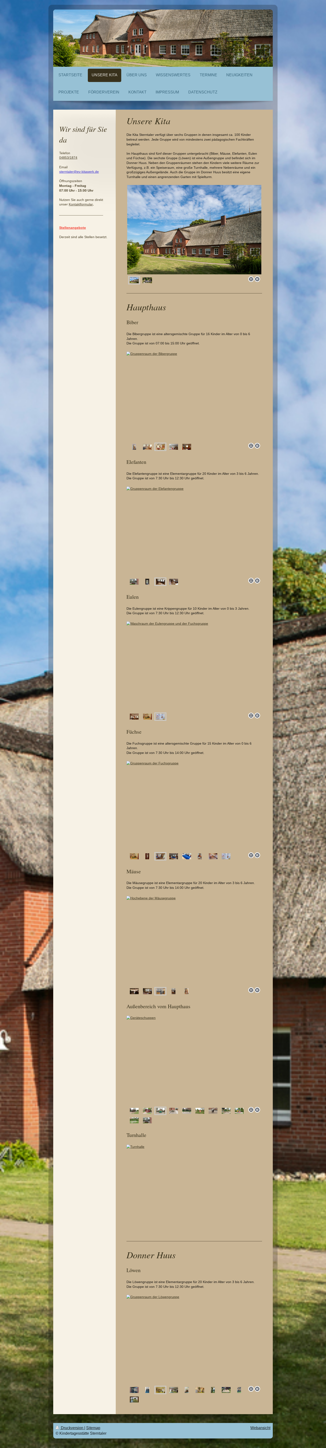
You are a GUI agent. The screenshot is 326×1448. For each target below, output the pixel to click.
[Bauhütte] (147, 1111)
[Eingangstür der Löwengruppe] (134, 1390)
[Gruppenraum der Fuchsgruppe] (189, 805)
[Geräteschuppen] (160, 1111)
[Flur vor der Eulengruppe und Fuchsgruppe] (134, 856)
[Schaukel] (186, 1111)
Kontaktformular (81, 204)
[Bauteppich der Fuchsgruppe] (186, 856)
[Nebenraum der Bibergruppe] (186, 447)
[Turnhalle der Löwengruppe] (239, 1390)
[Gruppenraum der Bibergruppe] (193, 396)
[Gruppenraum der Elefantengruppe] (193, 531)
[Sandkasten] (226, 1111)
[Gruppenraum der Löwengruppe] (187, 1339)
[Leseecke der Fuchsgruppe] (200, 856)
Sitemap (93, 1428)
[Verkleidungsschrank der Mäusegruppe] (187, 991)
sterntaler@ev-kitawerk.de (79, 172)
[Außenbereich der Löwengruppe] (226, 1390)
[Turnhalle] (194, 1189)
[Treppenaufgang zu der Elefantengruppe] (147, 1120)
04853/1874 (68, 157)
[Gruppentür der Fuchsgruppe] (147, 856)
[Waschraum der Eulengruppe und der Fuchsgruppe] (160, 717)
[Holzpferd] (213, 1111)
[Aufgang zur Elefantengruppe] (134, 582)
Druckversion (72, 1428)
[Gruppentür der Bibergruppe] (134, 447)
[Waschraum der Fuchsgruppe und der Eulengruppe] (226, 856)
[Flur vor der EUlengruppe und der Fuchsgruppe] (147, 717)
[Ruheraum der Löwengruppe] (213, 1390)
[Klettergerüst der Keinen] (239, 1111)
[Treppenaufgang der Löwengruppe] (147, 1390)
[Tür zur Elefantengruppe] (147, 582)
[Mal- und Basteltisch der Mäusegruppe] (187, 940)
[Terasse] (194, 1060)
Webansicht (260, 1428)
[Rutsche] (199, 1111)
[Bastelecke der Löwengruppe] (199, 1390)
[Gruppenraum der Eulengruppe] (193, 666)
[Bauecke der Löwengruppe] (187, 1390)
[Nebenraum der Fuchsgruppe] (213, 856)
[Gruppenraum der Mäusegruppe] (134, 991)
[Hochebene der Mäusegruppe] (160, 991)
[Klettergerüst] (134, 1111)
